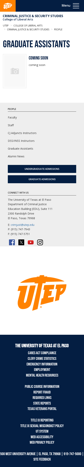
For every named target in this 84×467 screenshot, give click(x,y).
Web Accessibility (42, 437)
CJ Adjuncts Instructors (22, 133)
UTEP (6, 25)
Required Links (42, 397)
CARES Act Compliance (42, 353)
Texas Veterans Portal (42, 409)
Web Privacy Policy (42, 442)
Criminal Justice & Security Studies (33, 16)
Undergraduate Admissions (42, 169)
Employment (42, 369)
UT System (42, 431)
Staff (11, 125)
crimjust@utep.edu (22, 225)
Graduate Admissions (42, 179)
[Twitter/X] (21, 242)
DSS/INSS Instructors (21, 141)
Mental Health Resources (42, 375)
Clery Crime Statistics (42, 358)
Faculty (12, 117)
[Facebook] (12, 242)
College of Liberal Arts (18, 19)
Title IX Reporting (42, 420)
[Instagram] (40, 242)
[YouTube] (31, 242)
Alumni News (16, 156)
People (58, 29)
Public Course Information (42, 386)
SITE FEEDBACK (42, 459)
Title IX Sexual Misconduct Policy (42, 426)
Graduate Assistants (20, 148)
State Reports (42, 403)
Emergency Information (42, 364)
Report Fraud (42, 392)
